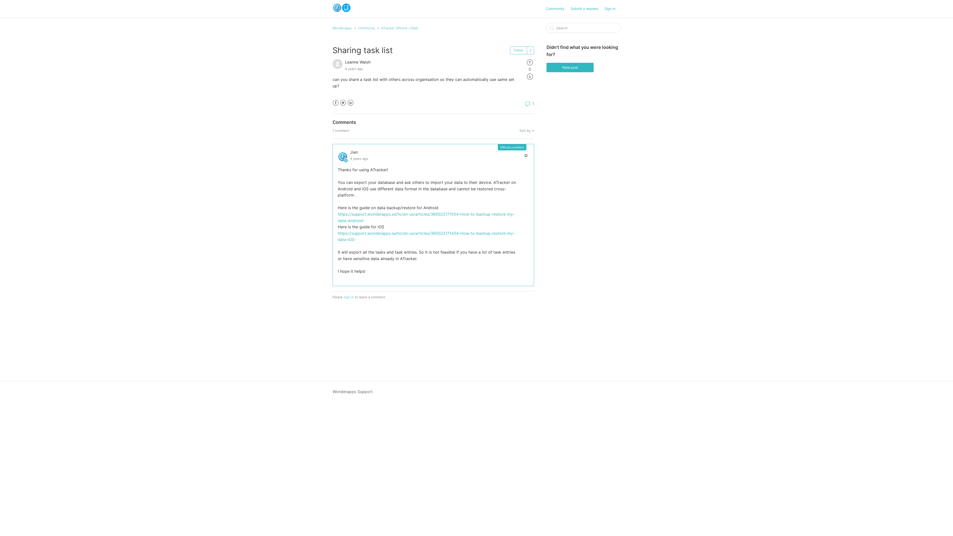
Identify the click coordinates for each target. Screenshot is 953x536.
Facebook (336, 103)
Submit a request (584, 8)
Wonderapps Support (353, 391)
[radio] (530, 62)
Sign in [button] (610, 8)
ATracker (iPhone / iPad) (399, 28)
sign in (349, 297)
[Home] (342, 10)
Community (555, 8)
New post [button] (570, 67)
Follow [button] (518, 50)
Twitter (343, 103)
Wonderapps (342, 28)
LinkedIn (350, 103)
